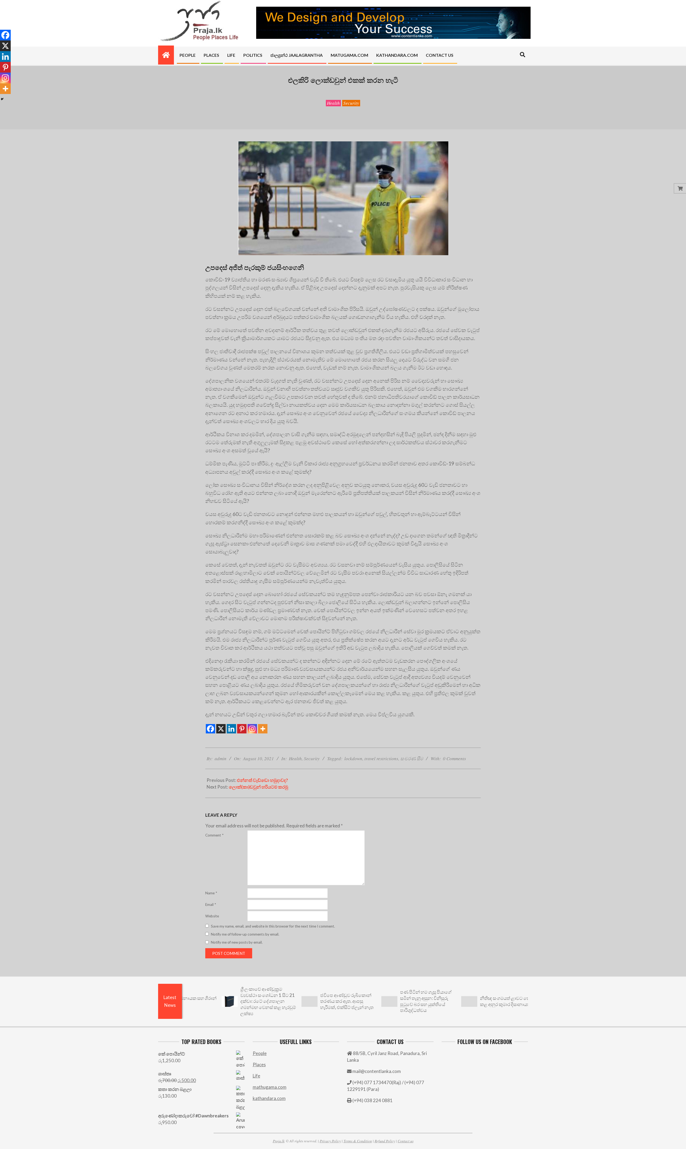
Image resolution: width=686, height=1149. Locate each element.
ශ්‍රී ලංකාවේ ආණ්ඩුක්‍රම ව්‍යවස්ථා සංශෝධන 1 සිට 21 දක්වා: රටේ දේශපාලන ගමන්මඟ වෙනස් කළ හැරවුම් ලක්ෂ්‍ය (232, 1001)
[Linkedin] (231, 728)
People (260, 1053)
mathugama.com (269, 1087)
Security (351, 103)
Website (212, 916)
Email (210, 904)
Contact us (405, 1140)
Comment (214, 835)
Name (211, 893)
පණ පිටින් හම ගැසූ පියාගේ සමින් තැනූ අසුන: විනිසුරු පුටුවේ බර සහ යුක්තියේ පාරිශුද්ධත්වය (389, 1001)
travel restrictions (381, 758)
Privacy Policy (330, 1140)
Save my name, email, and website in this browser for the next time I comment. (273, 926)
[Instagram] (252, 728)
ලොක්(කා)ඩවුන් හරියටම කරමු (258, 787)
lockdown (353, 758)
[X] (221, 728)
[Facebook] (210, 728)
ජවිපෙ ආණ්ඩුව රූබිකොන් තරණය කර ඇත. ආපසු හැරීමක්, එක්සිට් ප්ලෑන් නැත (310, 1001)
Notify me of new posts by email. (237, 942)
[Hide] (2, 99)
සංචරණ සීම (411, 758)
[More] (262, 728)
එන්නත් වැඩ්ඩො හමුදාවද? (262, 780)
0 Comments (454, 758)
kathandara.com (269, 1098)
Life (256, 1076)
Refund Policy (385, 1140)
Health (333, 103)
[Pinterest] (242, 728)
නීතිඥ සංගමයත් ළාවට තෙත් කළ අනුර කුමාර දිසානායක (470, 1001)
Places (259, 1064)
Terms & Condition (358, 1140)
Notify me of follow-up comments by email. (245, 934)
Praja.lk (279, 1140)
